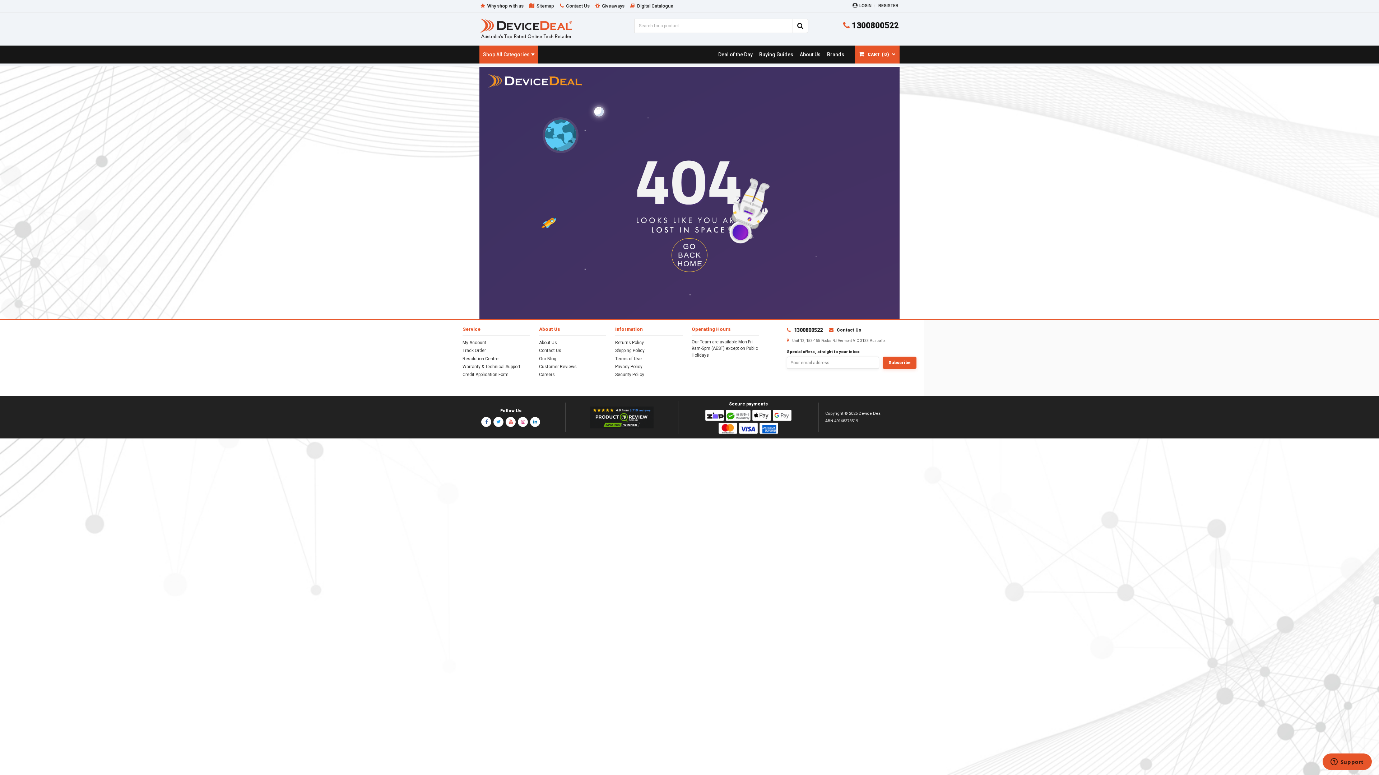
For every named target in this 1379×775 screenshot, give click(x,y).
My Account (474, 342)
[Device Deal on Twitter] (498, 422)
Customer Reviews (558, 366)
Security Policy (629, 374)
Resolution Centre (480, 358)
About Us (548, 342)
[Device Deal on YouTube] (511, 422)
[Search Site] (800, 26)
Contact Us (550, 350)
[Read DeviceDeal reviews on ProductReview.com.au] (622, 418)
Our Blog (547, 358)
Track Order (474, 350)
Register (888, 5)
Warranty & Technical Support (491, 366)
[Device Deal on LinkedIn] (535, 422)
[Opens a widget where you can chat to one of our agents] (1347, 762)
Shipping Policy (630, 350)
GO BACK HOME (690, 255)
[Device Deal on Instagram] (523, 422)
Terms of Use (628, 358)
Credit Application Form (486, 374)
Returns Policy (629, 342)
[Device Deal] (526, 28)
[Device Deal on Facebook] (486, 422)
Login (865, 5)
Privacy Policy (628, 366)
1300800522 (874, 25)
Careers (547, 374)
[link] (735, 55)
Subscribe (899, 362)
